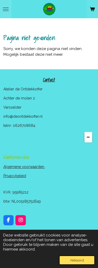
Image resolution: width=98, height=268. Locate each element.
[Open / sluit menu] (5, 9)
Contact (49, 80)
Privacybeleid (14, 176)
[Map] (49, 138)
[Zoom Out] (88, 137)
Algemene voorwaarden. (24, 167)
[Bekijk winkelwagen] (92, 9)
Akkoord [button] (77, 260)
